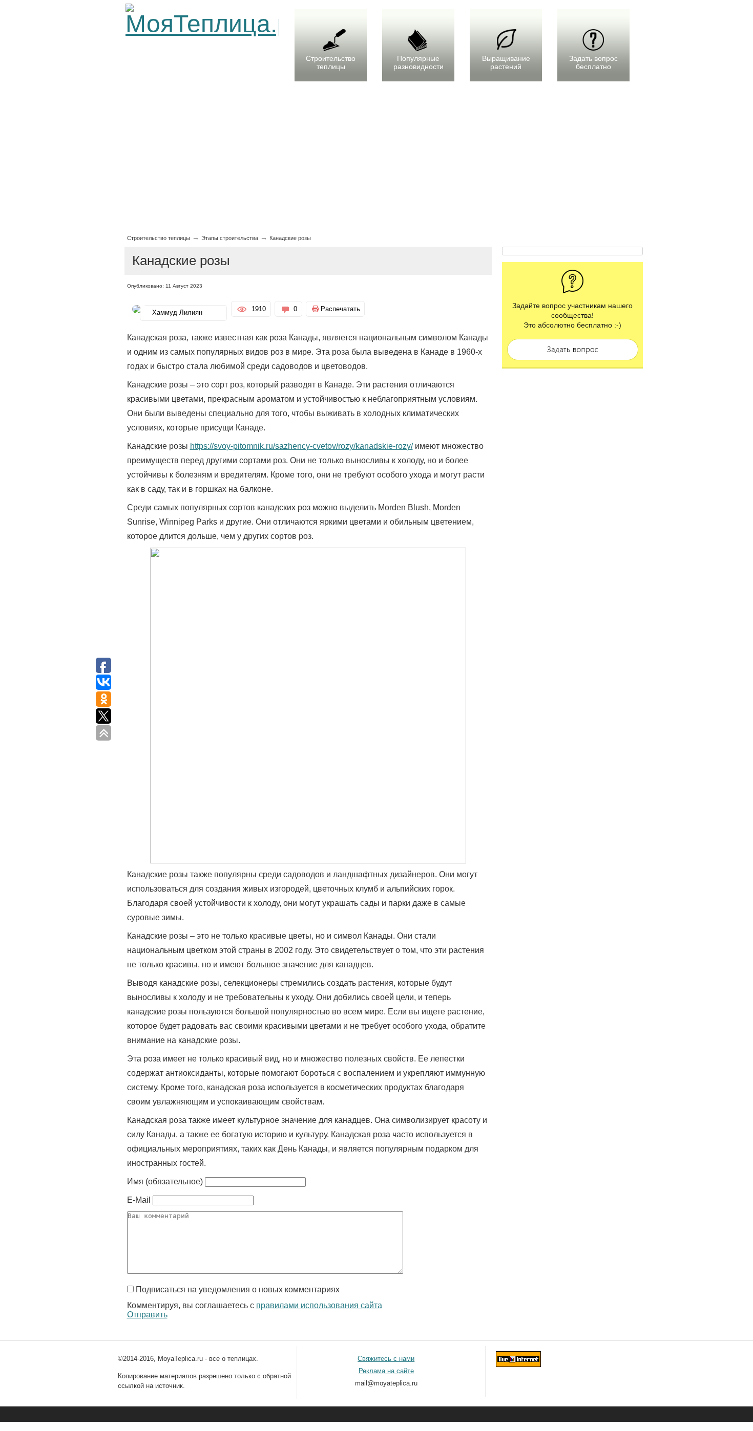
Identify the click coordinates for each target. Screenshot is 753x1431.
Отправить (147, 1314)
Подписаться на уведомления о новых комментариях (238, 1289)
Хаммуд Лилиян (177, 312)
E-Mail (139, 1200)
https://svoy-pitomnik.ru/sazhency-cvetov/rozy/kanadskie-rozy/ (301, 446)
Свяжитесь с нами (386, 1358)
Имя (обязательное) (165, 1181)
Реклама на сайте (386, 1371)
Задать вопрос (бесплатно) (572, 349)
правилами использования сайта (319, 1305)
